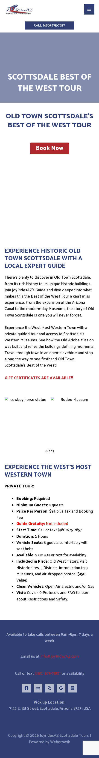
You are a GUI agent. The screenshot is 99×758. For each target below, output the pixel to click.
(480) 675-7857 (47, 673)
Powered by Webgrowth (49, 742)
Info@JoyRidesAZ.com (59, 656)
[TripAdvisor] (38, 688)
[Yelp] (49, 688)
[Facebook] (26, 688)
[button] (49, 25)
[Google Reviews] (61, 688)
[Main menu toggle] (89, 9)
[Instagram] (72, 688)
